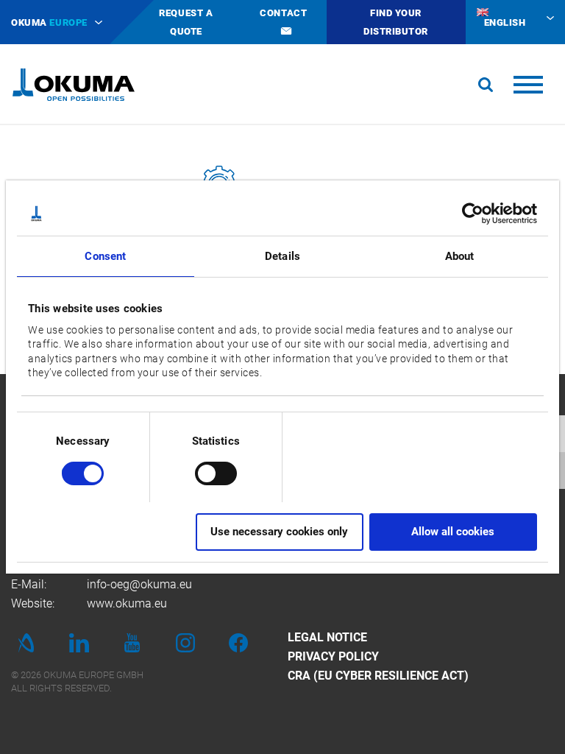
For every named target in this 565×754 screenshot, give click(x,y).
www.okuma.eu (127, 603)
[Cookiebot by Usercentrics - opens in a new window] (472, 213)
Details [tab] (282, 256)
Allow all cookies (452, 531)
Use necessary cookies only (279, 531)
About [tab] (460, 256)
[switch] (204, 471)
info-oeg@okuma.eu (139, 584)
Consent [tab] (105, 256)
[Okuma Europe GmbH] (73, 84)
